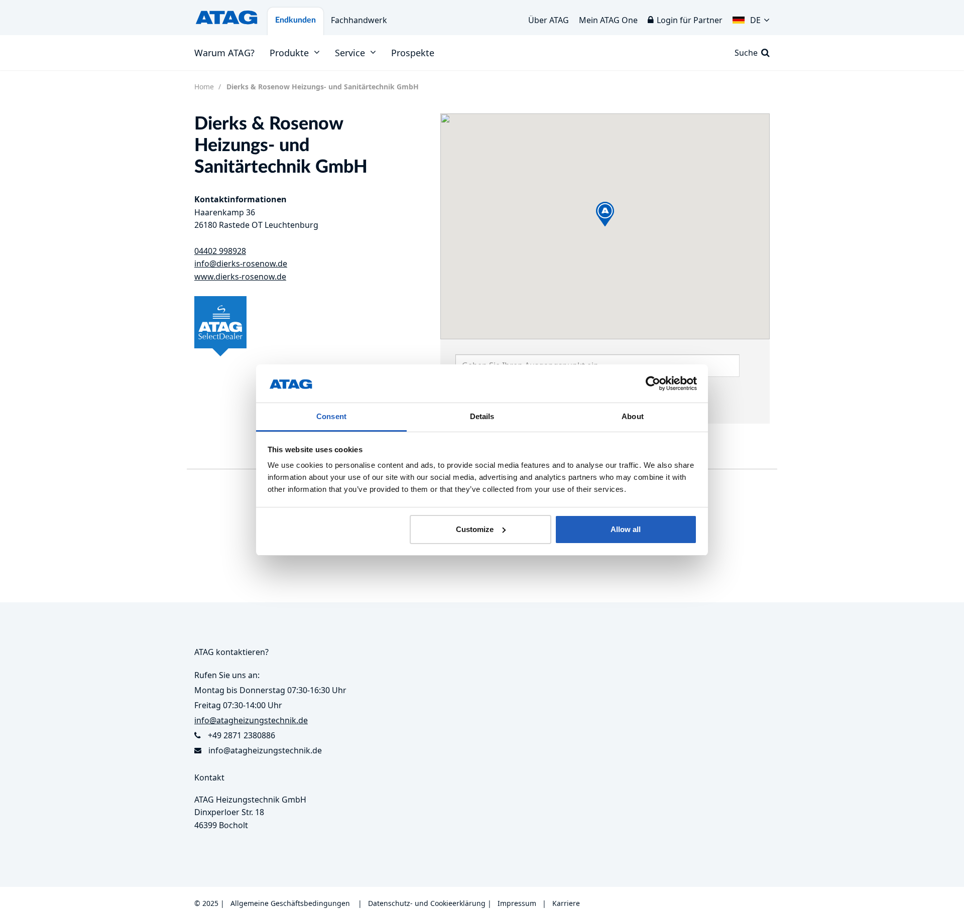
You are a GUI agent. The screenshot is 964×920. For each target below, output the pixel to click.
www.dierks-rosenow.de (240, 276)
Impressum (517, 903)
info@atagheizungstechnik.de (265, 750)
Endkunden (295, 20)
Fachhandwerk (359, 20)
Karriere (566, 903)
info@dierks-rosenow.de (240, 263)
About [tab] (633, 416)
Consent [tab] (331, 416)
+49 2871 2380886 (241, 735)
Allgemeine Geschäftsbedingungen (290, 903)
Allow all (626, 529)
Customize (475, 529)
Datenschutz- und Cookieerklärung (427, 903)
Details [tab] (482, 416)
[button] (751, 17)
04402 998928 (220, 250)
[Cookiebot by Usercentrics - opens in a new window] (653, 383)
